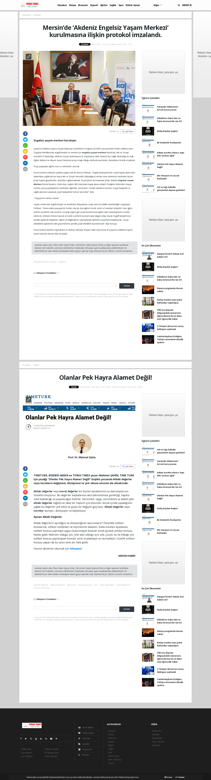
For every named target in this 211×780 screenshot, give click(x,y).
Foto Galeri (87, 727)
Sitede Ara (156, 730)
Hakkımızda (26, 749)
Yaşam (36, 365)
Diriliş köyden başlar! (167, 131)
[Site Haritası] (52, 738)
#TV (96, 585)
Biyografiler (157, 738)
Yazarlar (86, 738)
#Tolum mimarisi (41, 588)
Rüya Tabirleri (158, 741)
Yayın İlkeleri (26, 752)
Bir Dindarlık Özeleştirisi (169, 142)
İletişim (85, 754)
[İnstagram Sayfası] (32, 738)
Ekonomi (83, 5)
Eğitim (104, 5)
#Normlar (71, 585)
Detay (169, 777)
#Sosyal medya (85, 585)
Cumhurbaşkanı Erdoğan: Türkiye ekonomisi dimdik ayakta (170, 339)
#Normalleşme (123, 585)
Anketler (155, 734)
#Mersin (62, 261)
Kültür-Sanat (133, 5)
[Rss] (47, 738)
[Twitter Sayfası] (27, 738)
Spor (121, 5)
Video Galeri (88, 732)
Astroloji (156, 745)
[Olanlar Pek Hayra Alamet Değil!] (79, 427)
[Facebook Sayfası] (22, 738)
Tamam (180, 777)
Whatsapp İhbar (52, 752)
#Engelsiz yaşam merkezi (45, 261)
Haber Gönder (51, 756)
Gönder (127, 286)
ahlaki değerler (43, 503)
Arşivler (86, 744)
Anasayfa (26, 15)
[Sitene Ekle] (57, 738)
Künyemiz (87, 749)
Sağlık (113, 5)
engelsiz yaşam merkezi (94, 152)
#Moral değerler (58, 585)
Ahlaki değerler (43, 491)
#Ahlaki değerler (41, 585)
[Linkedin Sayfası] (42, 738)
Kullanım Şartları (52, 749)
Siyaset (94, 5)
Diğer (157, 5)
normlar (39, 510)
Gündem (62, 5)
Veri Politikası (27, 756)
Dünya (72, 5)
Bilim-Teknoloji (114, 759)
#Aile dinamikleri (107, 585)
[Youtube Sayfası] (37, 738)
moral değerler (69, 491)
